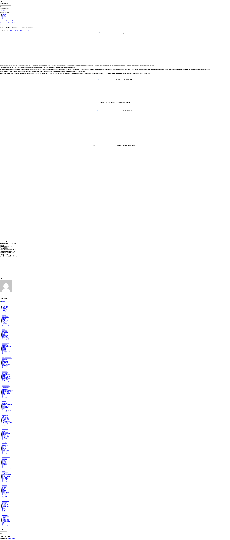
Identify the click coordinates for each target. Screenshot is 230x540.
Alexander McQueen (6, 312)
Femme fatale (5, 366)
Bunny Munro (5, 335)
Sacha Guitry (5, 496)
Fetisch (3, 367)
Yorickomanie (5, 525)
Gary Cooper (5, 379)
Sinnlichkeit (4, 502)
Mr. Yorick (4, 463)
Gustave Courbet (5, 387)
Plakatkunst (4, 485)
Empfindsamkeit (5, 361)
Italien (3, 409)
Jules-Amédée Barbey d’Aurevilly (9, 427)
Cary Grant (4, 336)
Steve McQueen (5, 506)
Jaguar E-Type (5, 411)
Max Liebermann (6, 457)
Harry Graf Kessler (6, 393)
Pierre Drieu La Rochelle (7, 483)
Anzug (3, 319)
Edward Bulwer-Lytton (7, 358)
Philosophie (4, 481)
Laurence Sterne (5, 436)
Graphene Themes (11, 538)
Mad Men (4, 446)
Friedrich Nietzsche (6, 376)
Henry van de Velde (6, 398)
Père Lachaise (5, 480)
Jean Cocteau (5, 417)
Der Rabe (4, 349)
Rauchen (4, 489)
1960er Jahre (12, 30)
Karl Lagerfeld (5, 429)
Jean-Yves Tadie (5, 419)
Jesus (3, 420)
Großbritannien (5, 385)
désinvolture (4, 350)
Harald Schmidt (5, 392)
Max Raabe (4, 458)
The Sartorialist (5, 511)
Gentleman (4, 380)
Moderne (4, 461)
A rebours (4, 308)
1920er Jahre (5, 306)
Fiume (3, 368)
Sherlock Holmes (5, 501)
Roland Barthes (5, 493)
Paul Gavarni (5, 478)
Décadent (4, 348)
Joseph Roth (4, 426)
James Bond (4, 413)
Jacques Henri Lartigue (7, 410)
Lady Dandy (5, 435)
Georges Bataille (5, 381)
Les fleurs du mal (5, 437)
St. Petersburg (5, 504)
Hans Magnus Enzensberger (8, 391)
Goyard (4, 383)
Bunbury (4, 334)
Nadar (3, 465)
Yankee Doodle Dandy (7, 524)
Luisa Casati (4, 445)
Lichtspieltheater (5, 438)
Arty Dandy (4, 321)
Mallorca (4, 447)
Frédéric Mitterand (6, 374)
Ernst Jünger (5, 362)
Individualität (5, 407)
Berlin (3, 329)
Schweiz (4, 498)
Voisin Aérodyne (5, 519)
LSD (3, 444)
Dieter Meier (5, 352)
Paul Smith (4, 479)
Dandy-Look (5, 345)
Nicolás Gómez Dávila (6, 468)
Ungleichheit (4, 515)
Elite (3, 360)
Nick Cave (4, 466)
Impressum (4, 17)
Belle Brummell (5, 326)
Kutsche (4, 434)
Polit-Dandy (4, 486)
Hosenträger (4, 403)
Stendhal (4, 505)
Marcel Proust (5, 451)
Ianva (3, 405)
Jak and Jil (4, 412)
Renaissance (4, 491)
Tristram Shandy (5, 514)
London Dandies (5, 440)
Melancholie (4, 459)
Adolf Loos (4, 310)
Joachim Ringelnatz (6, 421)
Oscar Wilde (4, 473)
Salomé (3, 497)
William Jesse (5, 523)
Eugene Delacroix (6, 364)
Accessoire (4, 309)
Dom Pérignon (5, 354)
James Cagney (5, 415)
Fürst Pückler (5, 377)
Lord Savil (4, 443)
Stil (3, 507)
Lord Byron (4, 441)
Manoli (3, 449)
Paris (3, 475)
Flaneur (4, 369)
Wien (3, 522)
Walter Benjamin (5, 520)
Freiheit (4, 375)
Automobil (4, 324)
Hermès (4, 399)
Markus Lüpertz (5, 452)
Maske (3, 454)
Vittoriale (4, 517)
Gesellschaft (4, 382)
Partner (3, 18)
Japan (3, 416)
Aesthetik (4, 311)
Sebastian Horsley (6, 500)
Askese (3, 322)
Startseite (4, 14)
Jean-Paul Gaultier (6, 418)
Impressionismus (5, 406)
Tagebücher (4, 510)
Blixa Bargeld (5, 331)
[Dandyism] (2, 301)
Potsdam (4, 487)
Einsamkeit (4, 359)
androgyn (4, 315)
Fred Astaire (4, 373)
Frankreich (4, 371)
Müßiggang (4, 464)
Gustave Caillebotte (6, 386)
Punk (3, 488)
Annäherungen (5, 317)
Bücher (3, 15)
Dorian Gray (5, 355)
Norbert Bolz (5, 469)
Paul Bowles (4, 477)
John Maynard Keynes (7, 422)
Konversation (5, 432)
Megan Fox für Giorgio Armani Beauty (7, 20)
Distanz (3, 353)
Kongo (3, 431)
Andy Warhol (21, 30)
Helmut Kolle (5, 396)
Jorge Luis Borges (6, 423)
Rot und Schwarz (6, 494)
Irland (3, 408)
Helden (3, 394)
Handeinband (5, 389)
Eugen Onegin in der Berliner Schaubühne (8, 22)
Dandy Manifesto (5, 341)
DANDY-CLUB (3, 10)
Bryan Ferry (5, 333)
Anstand (4, 318)
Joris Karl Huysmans (6, 424)
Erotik (3, 363)
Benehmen (4, 327)
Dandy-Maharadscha (6, 346)
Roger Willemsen (5, 492)
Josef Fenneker (5, 425)
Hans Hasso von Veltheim (7, 390)
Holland (4, 401)
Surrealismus (5, 509)
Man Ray (4, 448)
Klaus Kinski (5, 430)
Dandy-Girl (4, 344)
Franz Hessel (5, 372)
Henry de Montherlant (7, 397)
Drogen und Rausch (6, 357)
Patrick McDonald (6, 476)
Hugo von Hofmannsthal (7, 404)
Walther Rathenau (6, 521)
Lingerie (4, 439)
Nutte (3, 471)
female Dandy (5, 365)
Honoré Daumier (5, 402)
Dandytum (4, 16)
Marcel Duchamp (6, 450)
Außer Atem (4, 323)
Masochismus (5, 455)
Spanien (4, 503)
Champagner (5, 337)
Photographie (27, 30)
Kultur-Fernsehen (6, 433)
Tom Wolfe (4, 512)
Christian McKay (5, 339)
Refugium (4, 490)
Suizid (3, 508)
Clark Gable (4, 340)
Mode (3, 460)
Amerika (17, 30)
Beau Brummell (5, 325)
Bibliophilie (4, 330)
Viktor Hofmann (5, 516)
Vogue (3, 518)
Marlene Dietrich (5, 453)
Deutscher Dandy (6, 351)
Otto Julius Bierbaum (6, 474)
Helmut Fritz (5, 395)
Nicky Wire (4, 467)
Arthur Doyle (5, 320)
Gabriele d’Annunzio (6, 378)
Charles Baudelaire (6, 338)
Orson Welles (5, 472)
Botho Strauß (5, 332)
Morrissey (4, 462)
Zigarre (4, 526)
